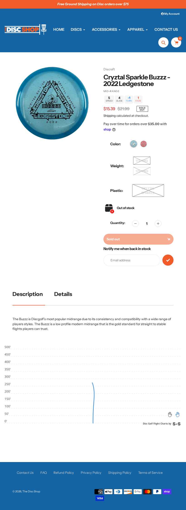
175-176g (142, 171)
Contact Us (25, 473)
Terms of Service (150, 473)
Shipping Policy (119, 473)
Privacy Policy (91, 473)
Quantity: (117, 223)
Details (63, 294)
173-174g (142, 160)
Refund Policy (64, 473)
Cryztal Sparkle (148, 190)
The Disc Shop (31, 491)
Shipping (109, 115)
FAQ (43, 473)
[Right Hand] (177, 414)
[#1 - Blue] (133, 144)
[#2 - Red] (143, 144)
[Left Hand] (170, 414)
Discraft (109, 69)
